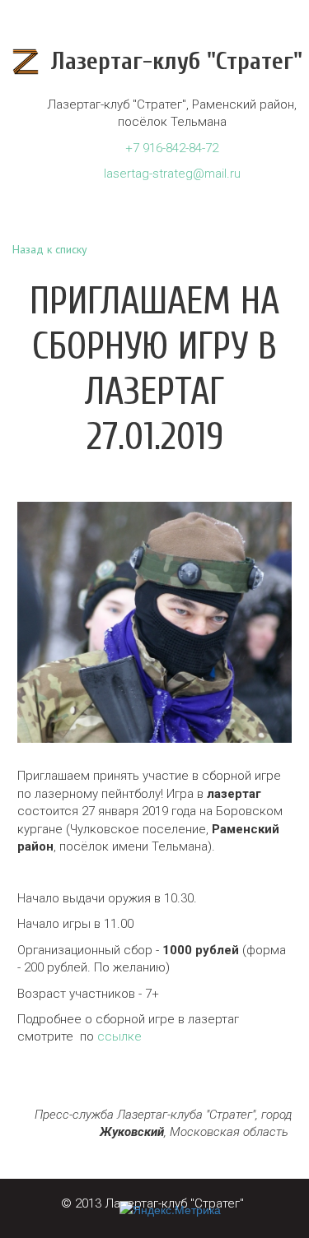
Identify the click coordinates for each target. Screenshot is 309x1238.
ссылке (119, 1036)
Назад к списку (49, 249)
